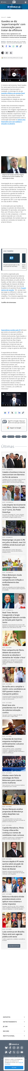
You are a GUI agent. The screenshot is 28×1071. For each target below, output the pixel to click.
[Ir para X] (14, 1052)
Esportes (6, 1017)
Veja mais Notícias (14, 946)
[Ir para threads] (21, 1047)
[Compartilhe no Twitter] (3, 46)
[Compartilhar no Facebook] (6, 46)
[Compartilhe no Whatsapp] (13, 46)
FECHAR (14, 1067)
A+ (7, 53)
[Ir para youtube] (21, 1052)
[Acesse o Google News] (17, 46)
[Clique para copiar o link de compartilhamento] (21, 46)
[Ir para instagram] (14, 1047)
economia (18, 436)
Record (6, 1031)
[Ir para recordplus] (6, 1052)
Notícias (9, 70)
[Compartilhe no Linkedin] (10, 46)
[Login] (25, 2)
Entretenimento (10, 1022)
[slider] (14, 78)
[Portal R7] (14, 2)
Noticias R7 (3, 17)
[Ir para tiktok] (10, 1052)
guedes (4, 436)
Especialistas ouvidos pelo (11, 330)
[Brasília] (14, 6)
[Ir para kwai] (18, 1047)
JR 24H (5, 1026)
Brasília (9, 17)
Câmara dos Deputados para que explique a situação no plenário (13, 122)
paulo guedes (11, 436)
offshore (24, 436)
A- (11, 53)
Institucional (9, 1036)
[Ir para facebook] (10, 1047)
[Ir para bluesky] (6, 1047)
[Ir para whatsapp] (18, 1052)
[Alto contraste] (2, 52)
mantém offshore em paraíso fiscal (13, 93)
